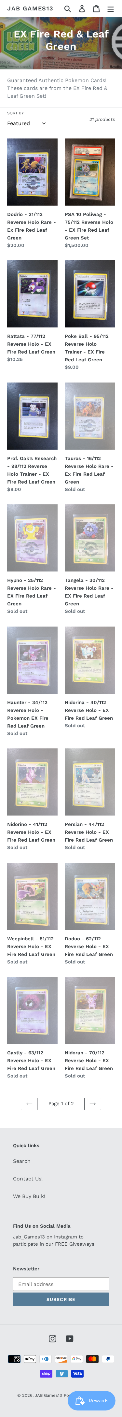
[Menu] (110, 8)
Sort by (15, 113)
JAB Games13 (30, 8)
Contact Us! (28, 1179)
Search (22, 1161)
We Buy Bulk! (29, 1196)
